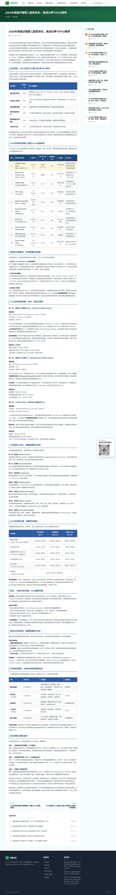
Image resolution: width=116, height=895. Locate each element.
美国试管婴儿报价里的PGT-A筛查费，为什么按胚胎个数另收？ (30, 841)
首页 (23, 3)
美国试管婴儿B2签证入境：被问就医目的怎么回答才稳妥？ (98, 81)
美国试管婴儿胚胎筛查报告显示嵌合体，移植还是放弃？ (98, 62)
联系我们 (83, 3)
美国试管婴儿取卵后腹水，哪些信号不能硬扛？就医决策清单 (98, 44)
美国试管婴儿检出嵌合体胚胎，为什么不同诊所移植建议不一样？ (31, 821)
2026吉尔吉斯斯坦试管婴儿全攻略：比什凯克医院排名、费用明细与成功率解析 (98, 72)
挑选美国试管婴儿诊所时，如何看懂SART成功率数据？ (28, 826)
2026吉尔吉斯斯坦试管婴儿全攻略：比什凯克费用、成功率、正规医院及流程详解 (98, 54)
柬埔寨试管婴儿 (61, 3)
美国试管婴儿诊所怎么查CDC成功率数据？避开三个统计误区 (30, 831)
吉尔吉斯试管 (74, 3)
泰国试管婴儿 (49, 3)
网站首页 (46, 862)
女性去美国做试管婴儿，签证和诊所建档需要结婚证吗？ (98, 90)
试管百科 (39, 3)
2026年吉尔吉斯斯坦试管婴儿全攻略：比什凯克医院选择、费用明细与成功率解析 (98, 35)
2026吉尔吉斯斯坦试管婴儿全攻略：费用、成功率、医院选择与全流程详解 (98, 118)
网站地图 (108, 892)
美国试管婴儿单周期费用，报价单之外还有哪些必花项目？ (29, 836)
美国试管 (30, 3)
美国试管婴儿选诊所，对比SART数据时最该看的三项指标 (98, 109)
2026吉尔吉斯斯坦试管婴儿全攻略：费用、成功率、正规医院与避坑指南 (98, 100)
